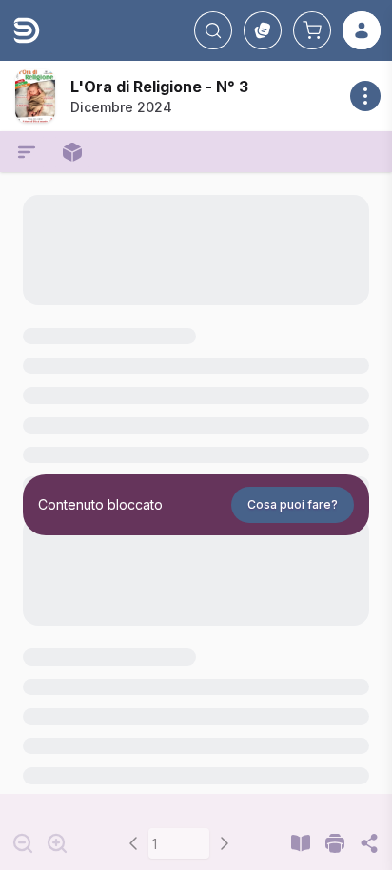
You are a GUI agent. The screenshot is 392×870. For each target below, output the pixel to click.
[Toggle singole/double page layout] (300, 843)
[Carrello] (312, 30)
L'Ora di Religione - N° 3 (159, 86)
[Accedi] (362, 30)
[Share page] (369, 843)
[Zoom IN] (57, 843)
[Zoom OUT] (23, 843)
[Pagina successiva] (224, 843)
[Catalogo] (263, 30)
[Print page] (335, 843)
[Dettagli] (365, 96)
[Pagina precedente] (133, 843)
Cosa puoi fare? (292, 504)
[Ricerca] (213, 30)
